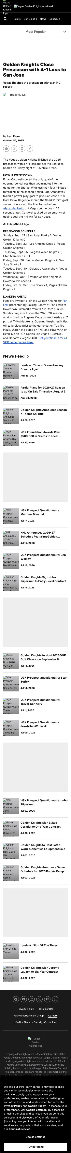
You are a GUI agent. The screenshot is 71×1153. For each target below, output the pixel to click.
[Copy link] (30, 148)
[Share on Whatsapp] (6, 148)
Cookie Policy (37, 1105)
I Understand (35, 1146)
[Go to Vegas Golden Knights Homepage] (34, 6)
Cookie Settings (36, 1109)
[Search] (5, 19)
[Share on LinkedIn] (22, 148)
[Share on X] (14, 148)
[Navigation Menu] (65, 19)
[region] (35, 1114)
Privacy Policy (13, 1105)
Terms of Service (19, 1129)
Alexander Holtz (13, 208)
